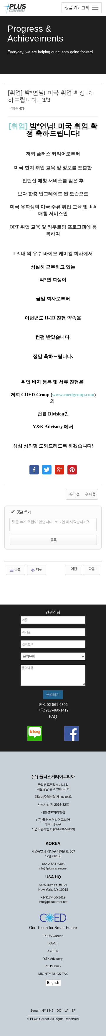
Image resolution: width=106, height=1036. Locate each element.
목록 (17, 570)
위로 (38, 570)
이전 (74, 569)
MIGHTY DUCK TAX (53, 974)
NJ (51, 1010)
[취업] (19, 126)
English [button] (53, 983)
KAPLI (53, 943)
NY (44, 1010)
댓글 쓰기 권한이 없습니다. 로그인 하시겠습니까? (50, 522)
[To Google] (59, 467)
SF (74, 1010)
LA (66, 1010)
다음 (92, 569)
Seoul (34, 1010)
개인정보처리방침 (53, 812)
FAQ (53, 716)
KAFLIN (53, 951)
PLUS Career (53, 936)
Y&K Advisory (53, 958)
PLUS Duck (53, 966)
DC (59, 1010)
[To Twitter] (47, 467)
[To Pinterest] (72, 467)
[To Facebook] (34, 467)
